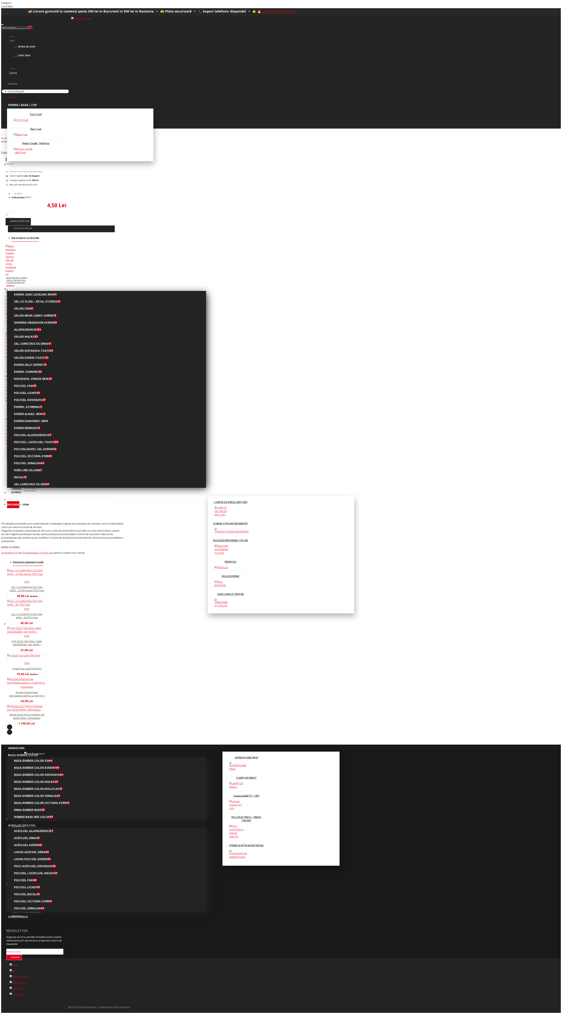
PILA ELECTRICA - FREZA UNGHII (246, 819)
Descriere (13, 504)
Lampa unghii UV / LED (246, 796)
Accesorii (5, 138)
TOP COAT (36, 114)
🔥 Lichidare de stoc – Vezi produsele (219, 11)
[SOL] (13, 971)
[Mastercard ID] (19, 977)
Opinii (25, 504)
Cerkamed (27, 687)
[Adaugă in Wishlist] (3, 598)
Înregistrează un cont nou (38, 552)
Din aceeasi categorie (25, 238)
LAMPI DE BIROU (246, 778)
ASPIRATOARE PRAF (246, 757)
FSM (26, 582)
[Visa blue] (16, 988)
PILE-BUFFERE (230, 576)
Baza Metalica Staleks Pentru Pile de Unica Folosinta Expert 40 (16, 280)
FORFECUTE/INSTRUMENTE (230, 523)
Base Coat (35, 129)
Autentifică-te (9, 552)
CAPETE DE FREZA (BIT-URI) (230, 502)
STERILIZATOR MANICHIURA (246, 845)
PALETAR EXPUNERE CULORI (230, 540)
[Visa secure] (17, 994)
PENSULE (230, 562)
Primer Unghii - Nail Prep (35, 143)
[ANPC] (14, 965)
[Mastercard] (17, 982)
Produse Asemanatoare (28, 562)
